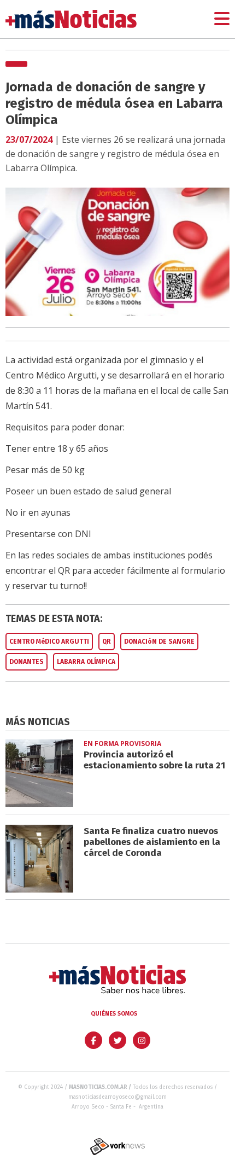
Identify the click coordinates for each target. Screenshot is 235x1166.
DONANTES (26, 662)
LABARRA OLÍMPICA (86, 662)
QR (106, 641)
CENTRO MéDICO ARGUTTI (49, 641)
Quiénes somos (114, 1013)
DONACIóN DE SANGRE (159, 641)
